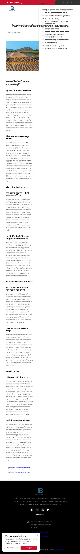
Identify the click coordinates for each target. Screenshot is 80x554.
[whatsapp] (32, 509)
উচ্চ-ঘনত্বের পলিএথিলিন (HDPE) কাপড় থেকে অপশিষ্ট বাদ (57, 23)
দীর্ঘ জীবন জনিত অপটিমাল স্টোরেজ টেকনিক (57, 32)
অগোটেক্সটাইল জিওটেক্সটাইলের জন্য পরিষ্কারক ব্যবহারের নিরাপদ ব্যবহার (58, 28)
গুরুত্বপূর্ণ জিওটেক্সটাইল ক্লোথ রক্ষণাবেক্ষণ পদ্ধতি (56, 10)
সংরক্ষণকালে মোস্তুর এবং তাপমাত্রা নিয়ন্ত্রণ (57, 40)
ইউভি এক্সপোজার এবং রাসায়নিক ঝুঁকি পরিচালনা (57, 16)
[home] (12, 9)
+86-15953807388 (41, 532)
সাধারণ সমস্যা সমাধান (51, 43)
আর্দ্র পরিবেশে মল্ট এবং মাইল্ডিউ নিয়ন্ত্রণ (56, 49)
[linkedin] (72, 2)
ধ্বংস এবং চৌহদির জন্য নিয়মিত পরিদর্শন (55, 13)
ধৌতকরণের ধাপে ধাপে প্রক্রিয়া (53, 19)
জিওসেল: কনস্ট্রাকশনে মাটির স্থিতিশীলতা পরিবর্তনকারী (24, 468)
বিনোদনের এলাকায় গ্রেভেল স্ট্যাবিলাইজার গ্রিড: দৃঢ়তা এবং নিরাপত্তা (27, 472)
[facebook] (68, 2)
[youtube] (64, 2)
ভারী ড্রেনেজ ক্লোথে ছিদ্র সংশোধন (55, 46)
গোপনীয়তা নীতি (59, 550)
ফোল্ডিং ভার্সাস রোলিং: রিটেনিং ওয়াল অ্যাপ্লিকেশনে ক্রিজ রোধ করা (54, 36)
